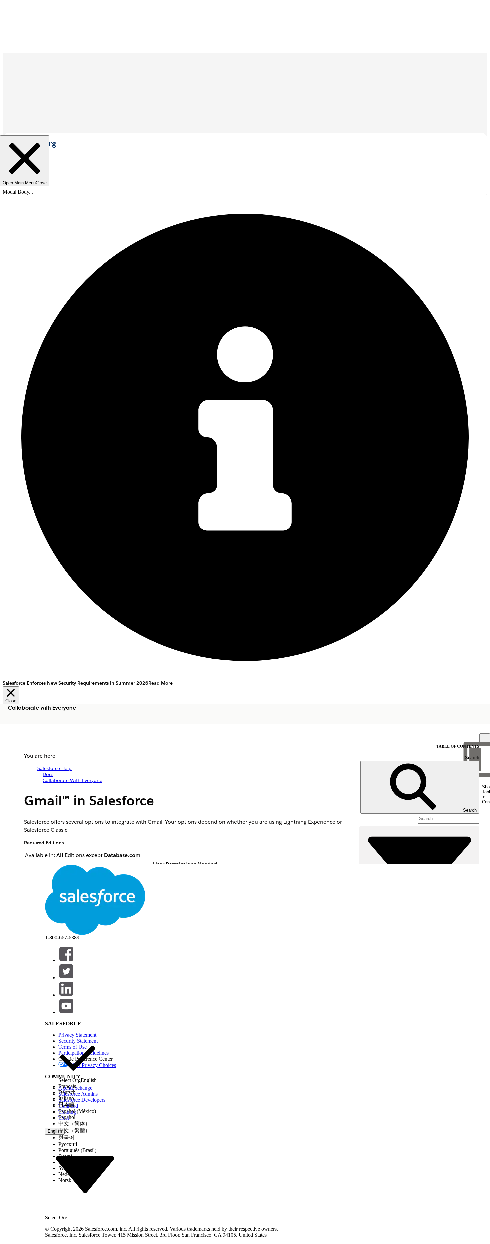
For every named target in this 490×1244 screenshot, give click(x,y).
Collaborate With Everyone (72, 780)
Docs (48, 774)
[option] (77, 1061)
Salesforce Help (54, 768)
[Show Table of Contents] (484, 738)
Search (472, 757)
